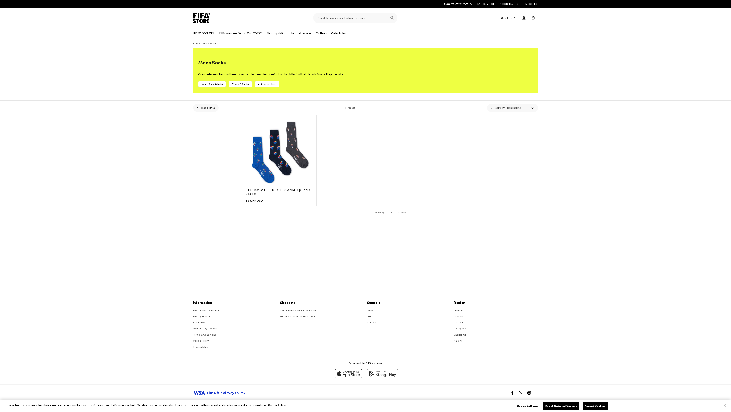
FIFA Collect (530, 3)
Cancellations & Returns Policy (298, 310)
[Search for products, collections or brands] (392, 18)
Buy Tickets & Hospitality (501, 3)
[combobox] (355, 18)
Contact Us (373, 322)
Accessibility (200, 346)
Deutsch (459, 322)
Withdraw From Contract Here (297, 316)
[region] (365, 406)
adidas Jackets (267, 84)
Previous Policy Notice (206, 310)
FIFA (477, 3)
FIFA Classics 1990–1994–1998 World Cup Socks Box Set (278, 192)
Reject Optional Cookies (561, 406)
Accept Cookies (595, 406)
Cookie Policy (201, 340)
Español (458, 316)
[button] (533, 18)
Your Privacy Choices (205, 328)
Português (460, 328)
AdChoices (199, 322)
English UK (460, 334)
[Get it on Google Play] (382, 377)
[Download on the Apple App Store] (348, 377)
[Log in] (524, 18)
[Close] (725, 405)
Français (459, 310)
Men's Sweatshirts (212, 84)
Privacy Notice (201, 316)
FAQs (370, 310)
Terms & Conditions (204, 334)
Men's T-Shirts (240, 84)
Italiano (458, 340)
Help (369, 316)
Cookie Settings (527, 406)
